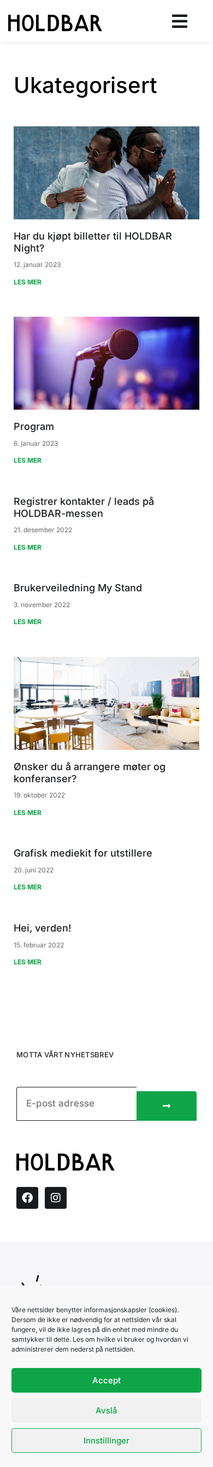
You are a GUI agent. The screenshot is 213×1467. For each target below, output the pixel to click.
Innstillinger (106, 1440)
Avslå (106, 1410)
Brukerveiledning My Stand (78, 587)
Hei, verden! (42, 928)
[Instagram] (56, 1198)
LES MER (28, 282)
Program (34, 426)
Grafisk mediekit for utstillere (83, 853)
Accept (106, 1380)
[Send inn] (167, 1106)
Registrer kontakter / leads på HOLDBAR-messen (84, 507)
